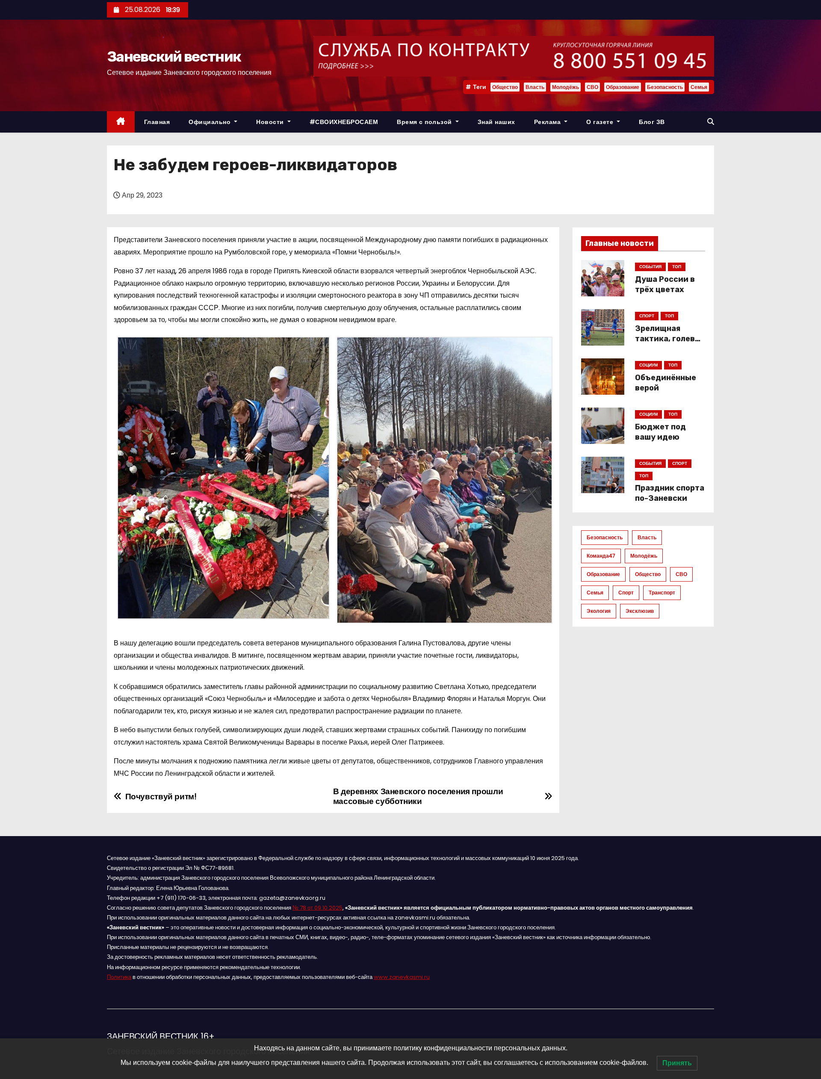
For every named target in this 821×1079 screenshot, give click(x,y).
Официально (211, 122)
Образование (622, 87)
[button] (710, 122)
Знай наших (496, 122)
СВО (592, 87)
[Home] (121, 122)
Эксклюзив (640, 611)
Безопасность (665, 87)
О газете (600, 122)
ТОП (676, 266)
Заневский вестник (174, 56)
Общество (505, 87)
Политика (119, 977)
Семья (699, 87)
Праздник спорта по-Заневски (669, 493)
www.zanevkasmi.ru (402, 977)
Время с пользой (425, 122)
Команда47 (601, 555)
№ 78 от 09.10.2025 (317, 908)
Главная (157, 122)
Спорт (626, 592)
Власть (535, 87)
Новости (271, 122)
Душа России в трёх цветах (665, 284)
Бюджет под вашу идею (660, 432)
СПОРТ (646, 316)
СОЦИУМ (648, 365)
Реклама (548, 122)
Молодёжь (565, 87)
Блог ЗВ (652, 122)
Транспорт (662, 592)
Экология (599, 611)
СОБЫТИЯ (650, 266)
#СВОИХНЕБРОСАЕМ (344, 122)
